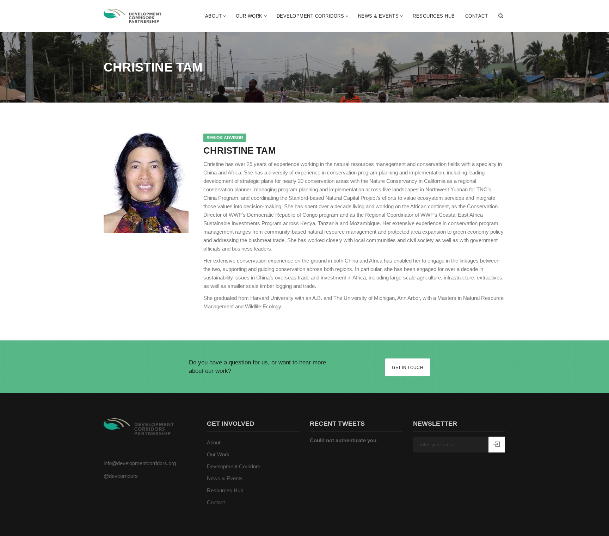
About (213, 16)
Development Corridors (310, 16)
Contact (476, 16)
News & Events (378, 16)
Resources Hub (434, 16)
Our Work (249, 16)
